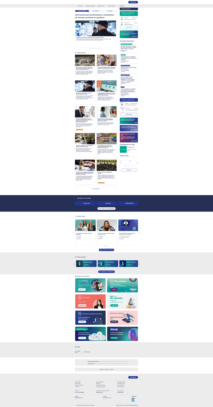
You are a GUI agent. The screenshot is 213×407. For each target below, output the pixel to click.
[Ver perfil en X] (78, 399)
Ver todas (129, 114)
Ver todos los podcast (106, 271)
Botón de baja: (91, 363)
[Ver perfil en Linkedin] (81, 399)
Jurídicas (109, 10)
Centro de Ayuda (120, 386)
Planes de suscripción (79, 385)
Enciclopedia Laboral (121, 381)
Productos (77, 386)
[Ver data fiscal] (135, 400)
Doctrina (108, 203)
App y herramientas (100, 381)
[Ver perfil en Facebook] (76, 399)
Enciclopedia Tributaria (100, 386)
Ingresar (133, 2)
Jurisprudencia (129, 203)
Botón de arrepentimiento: (93, 361)
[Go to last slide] (120, 163)
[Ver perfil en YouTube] (83, 399)
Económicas (95, 10)
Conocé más (82, 305)
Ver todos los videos (106, 249)
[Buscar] (89, 2)
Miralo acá (82, 289)
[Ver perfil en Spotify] (90, 399)
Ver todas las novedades (106, 208)
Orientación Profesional (100, 385)
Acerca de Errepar (120, 385)
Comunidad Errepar (120, 383)
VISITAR (129, 170)
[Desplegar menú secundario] (123, 2)
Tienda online (77, 383)
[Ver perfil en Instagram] (85, 399)
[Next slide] (137, 163)
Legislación (86, 203)
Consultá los (106, 369)
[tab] (125, 166)
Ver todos (129, 27)
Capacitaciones (78, 381)
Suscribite (113, 289)
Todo (82, 10)
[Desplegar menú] (75, 2)
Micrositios (98, 383)
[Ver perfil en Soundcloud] (88, 399)
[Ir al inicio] (79, 377)
